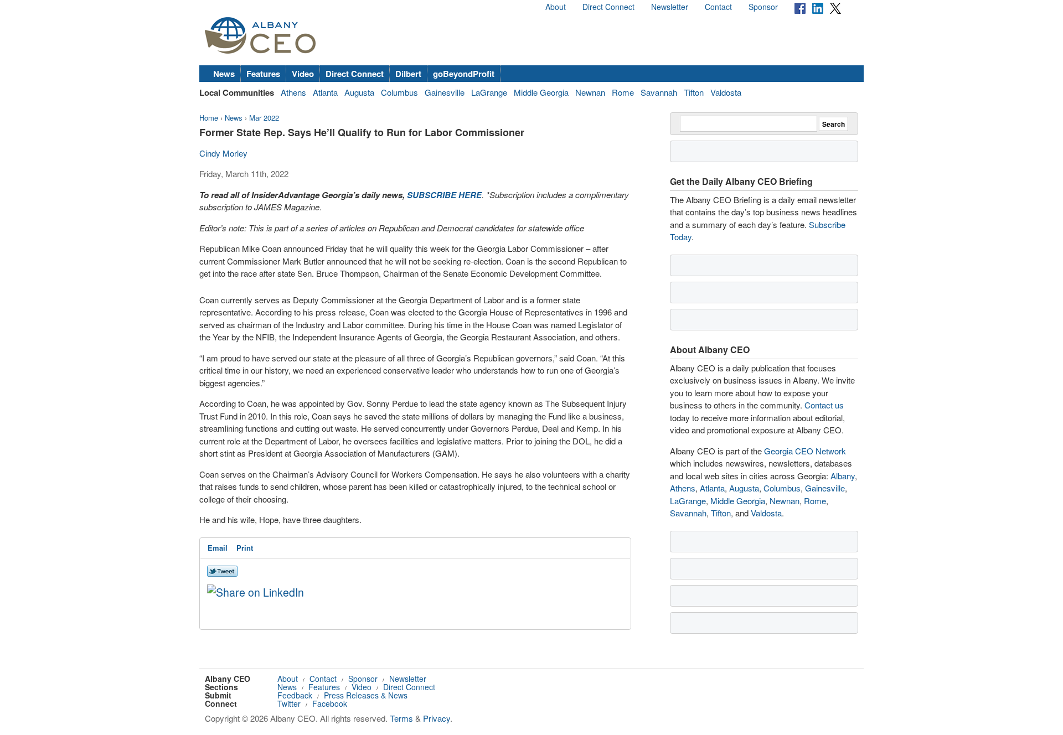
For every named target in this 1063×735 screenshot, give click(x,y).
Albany (842, 476)
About (555, 6)
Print (244, 547)
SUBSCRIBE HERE (444, 195)
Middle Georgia (541, 92)
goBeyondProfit (463, 74)
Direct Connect (608, 6)
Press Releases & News (365, 695)
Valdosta (725, 92)
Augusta (359, 92)
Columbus (399, 92)
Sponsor (763, 6)
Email (218, 547)
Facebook (329, 703)
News (224, 74)
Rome (623, 92)
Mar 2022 (264, 117)
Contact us (824, 405)
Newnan (590, 92)
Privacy (436, 718)
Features (263, 74)
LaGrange (489, 92)
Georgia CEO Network (805, 451)
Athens (293, 92)
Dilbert (408, 74)
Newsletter (669, 6)
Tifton (694, 92)
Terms (401, 718)
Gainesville (445, 92)
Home (208, 117)
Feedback (294, 695)
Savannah (659, 92)
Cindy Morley (223, 153)
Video (303, 74)
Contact (718, 6)
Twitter (289, 703)
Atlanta (325, 92)
